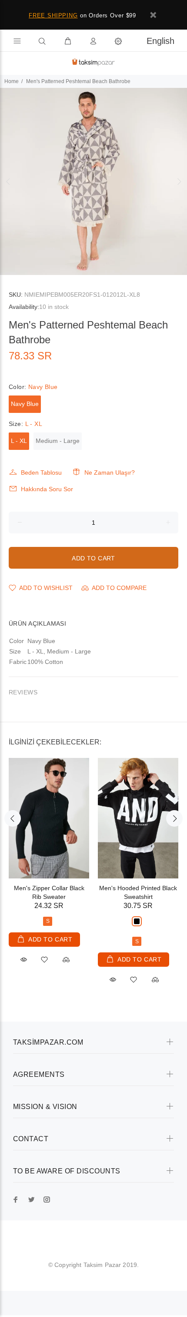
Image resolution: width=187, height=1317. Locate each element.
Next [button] (178, 181)
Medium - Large (58, 440)
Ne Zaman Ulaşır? (109, 472)
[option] (93, 181)
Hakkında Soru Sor (47, 489)
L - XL (19, 440)
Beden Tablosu (41, 472)
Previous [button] (8, 181)
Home (11, 81)
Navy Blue (25, 403)
